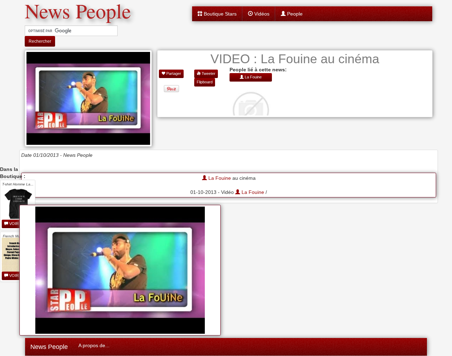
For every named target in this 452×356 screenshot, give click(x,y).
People (294, 14)
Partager (173, 73)
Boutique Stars (219, 14)
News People (49, 346)
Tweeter (208, 73)
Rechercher (40, 41)
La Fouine (219, 178)
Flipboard (205, 82)
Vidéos (261, 14)
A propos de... (93, 345)
